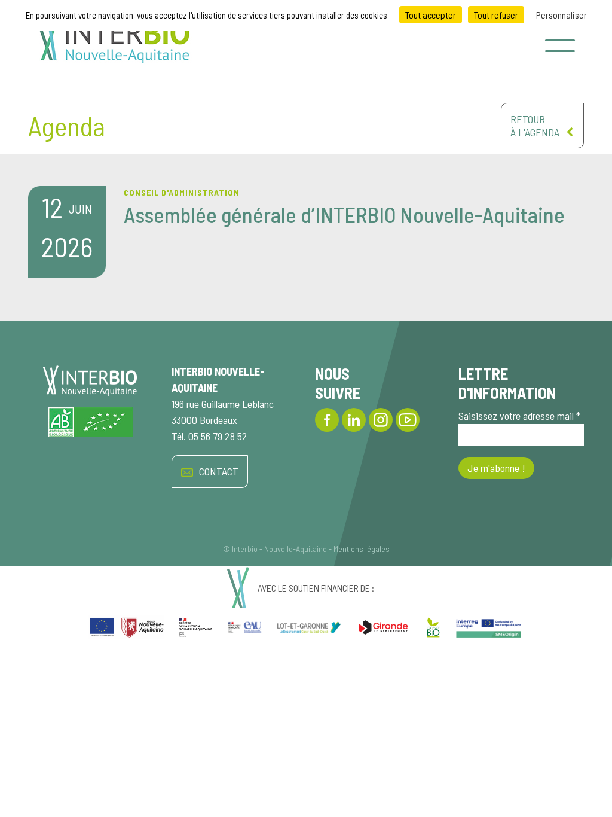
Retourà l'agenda (534, 125)
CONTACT (218, 471)
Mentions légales (361, 549)
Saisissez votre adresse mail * (519, 415)
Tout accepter (430, 14)
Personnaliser (561, 14)
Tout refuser (496, 14)
